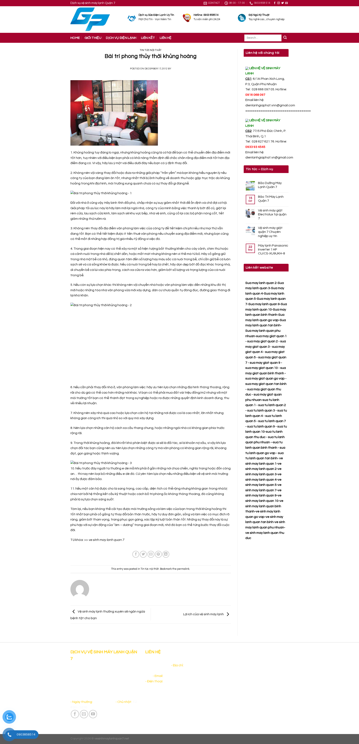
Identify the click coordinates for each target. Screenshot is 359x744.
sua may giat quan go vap (265, 378)
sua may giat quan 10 (261, 368)
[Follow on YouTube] (93, 714)
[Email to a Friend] (151, 554)
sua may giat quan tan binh (265, 384)
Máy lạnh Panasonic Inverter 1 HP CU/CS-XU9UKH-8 (273, 249)
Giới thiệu (93, 37)
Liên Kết (148, 37)
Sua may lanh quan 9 (264, 304)
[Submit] (285, 38)
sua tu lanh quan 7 (272, 421)
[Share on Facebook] (135, 554)
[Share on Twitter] (143, 554)
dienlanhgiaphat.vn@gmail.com (269, 157)
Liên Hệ (165, 37)
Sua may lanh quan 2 (261, 283)
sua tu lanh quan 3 (261, 410)
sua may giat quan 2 (262, 341)
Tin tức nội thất (151, 50)
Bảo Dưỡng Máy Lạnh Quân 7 (270, 185)
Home (75, 37)
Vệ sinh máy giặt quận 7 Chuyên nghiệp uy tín (270, 231)
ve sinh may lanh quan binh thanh (264, 506)
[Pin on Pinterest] (158, 554)
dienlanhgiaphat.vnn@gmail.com (270, 105)
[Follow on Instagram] (278, 3)
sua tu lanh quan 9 (261, 426)
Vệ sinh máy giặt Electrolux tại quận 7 (272, 214)
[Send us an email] (286, 3)
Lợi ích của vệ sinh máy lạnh (203, 614)
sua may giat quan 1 (271, 336)
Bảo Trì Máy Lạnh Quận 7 (271, 198)
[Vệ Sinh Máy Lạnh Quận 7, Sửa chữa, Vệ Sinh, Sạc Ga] (95, 19)
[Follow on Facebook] (274, 3)
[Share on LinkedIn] (165, 554)
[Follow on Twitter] (282, 3)
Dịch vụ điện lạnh (121, 37)
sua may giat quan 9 (265, 362)
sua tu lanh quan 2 (272, 405)
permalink (183, 569)
